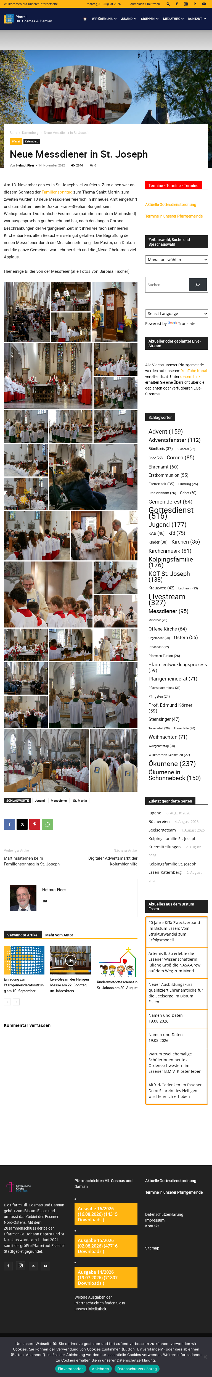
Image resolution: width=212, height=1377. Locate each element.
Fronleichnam (162, 493)
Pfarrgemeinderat (173, 679)
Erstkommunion (169, 475)
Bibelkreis (161, 448)
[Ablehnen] (205, 1357)
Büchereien (159, 821)
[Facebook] (177, 4)
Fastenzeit (161, 483)
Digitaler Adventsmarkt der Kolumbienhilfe (112, 861)
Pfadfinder (159, 647)
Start (13, 132)
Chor (156, 458)
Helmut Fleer (25, 165)
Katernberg (30, 132)
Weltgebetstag (162, 746)
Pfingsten (159, 696)
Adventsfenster (175, 440)
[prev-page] (7, 1002)
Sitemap (152, 1248)
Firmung (188, 484)
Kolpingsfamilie (171, 562)
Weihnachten (168, 737)
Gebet (188, 492)
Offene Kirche (168, 629)
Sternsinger (164, 719)
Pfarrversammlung (165, 687)
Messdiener (59, 800)
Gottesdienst (171, 513)
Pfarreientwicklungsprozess (178, 667)
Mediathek (171, 19)
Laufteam (188, 588)
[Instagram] (186, 4)
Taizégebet (159, 728)
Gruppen (148, 19)
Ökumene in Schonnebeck (175, 775)
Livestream (167, 599)
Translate (186, 323)
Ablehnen (100, 1369)
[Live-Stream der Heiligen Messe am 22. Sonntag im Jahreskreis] (70, 960)
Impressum (155, 1220)
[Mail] (46, 901)
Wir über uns (102, 19)
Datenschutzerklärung (164, 1214)
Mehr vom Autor (59, 935)
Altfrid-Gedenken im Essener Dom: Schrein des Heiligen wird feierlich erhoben (175, 1090)
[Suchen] (198, 284)
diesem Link (190, 376)
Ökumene (172, 763)
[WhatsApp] (47, 824)
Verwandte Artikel (23, 935)
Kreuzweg (161, 587)
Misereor (158, 620)
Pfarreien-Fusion (164, 655)
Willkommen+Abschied (169, 755)
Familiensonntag (57, 192)
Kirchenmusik (170, 551)
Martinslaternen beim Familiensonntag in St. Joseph (32, 861)
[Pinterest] (34, 824)
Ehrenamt (164, 467)
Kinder (158, 542)
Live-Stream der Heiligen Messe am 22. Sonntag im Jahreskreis (69, 985)
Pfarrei (16, 141)
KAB (157, 533)
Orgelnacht (159, 638)
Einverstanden (71, 1369)
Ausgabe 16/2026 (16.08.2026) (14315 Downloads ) (98, 1214)
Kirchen (185, 542)
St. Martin (80, 800)
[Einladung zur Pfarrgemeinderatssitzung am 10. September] (24, 960)
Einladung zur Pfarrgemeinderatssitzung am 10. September (24, 985)
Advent (166, 431)
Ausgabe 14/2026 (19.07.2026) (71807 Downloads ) (98, 1277)
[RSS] (195, 4)
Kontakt (195, 19)
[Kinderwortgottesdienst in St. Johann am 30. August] (117, 961)
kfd (176, 533)
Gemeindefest (171, 501)
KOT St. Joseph (169, 576)
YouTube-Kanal (194, 370)
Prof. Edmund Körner (170, 708)
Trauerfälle (184, 728)
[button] (168, 4)
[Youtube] (204, 4)
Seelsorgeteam (162, 830)
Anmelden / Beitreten (145, 4)
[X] (22, 824)
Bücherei (186, 449)
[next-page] (16, 1002)
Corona (181, 457)
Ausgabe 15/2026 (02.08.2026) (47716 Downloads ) (98, 1245)
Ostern (186, 637)
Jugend (126, 19)
